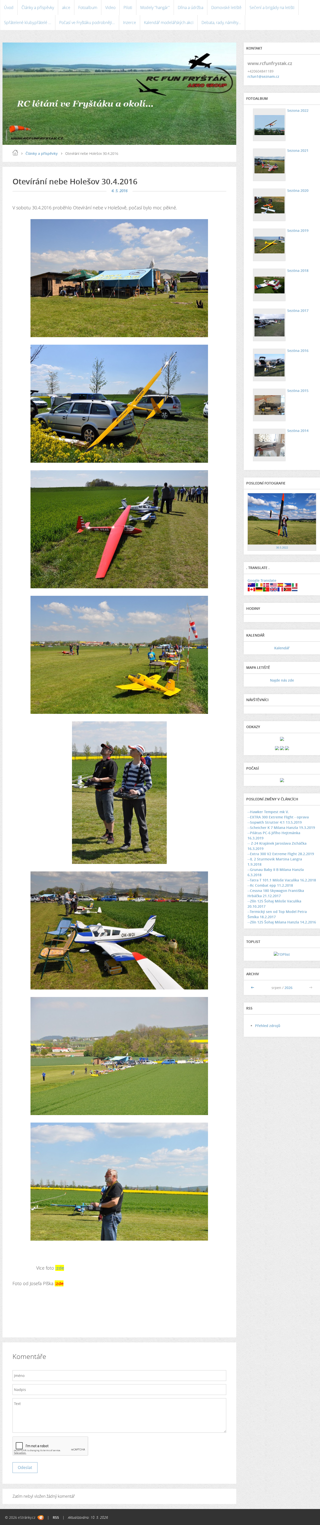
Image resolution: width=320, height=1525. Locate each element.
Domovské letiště (226, 7)
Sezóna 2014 (297, 430)
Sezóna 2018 (297, 270)
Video (110, 7)
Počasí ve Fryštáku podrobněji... (87, 22)
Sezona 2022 (297, 110)
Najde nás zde (282, 680)
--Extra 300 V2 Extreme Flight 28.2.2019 (281, 853)
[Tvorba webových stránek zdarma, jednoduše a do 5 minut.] (41, 1517)
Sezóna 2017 (297, 310)
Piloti (128, 7)
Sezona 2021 (297, 150)
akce (66, 7)
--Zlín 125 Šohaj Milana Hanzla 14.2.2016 (282, 922)
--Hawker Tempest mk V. (268, 811)
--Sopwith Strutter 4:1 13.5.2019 (275, 822)
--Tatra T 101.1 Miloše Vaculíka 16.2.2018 (282, 880)
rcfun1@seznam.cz (263, 76)
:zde (59, 1268)
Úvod (9, 7)
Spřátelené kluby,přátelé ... (27, 22)
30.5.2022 (282, 547)
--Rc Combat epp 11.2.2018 (270, 885)
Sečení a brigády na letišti (272, 7)
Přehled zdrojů (267, 1025)
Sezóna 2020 (297, 190)
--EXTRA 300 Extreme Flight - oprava (278, 817)
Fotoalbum (87, 7)
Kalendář (282, 648)
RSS (56, 1517)
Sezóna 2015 (297, 390)
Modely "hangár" (155, 7)
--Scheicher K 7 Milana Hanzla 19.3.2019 (281, 827)
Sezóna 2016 (297, 350)
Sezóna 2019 (297, 230)
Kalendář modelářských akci (169, 22)
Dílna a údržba (190, 7)
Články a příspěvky (38, 7)
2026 (288, 987)
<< (253, 987)
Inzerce (129, 22)
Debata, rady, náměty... (221, 22)
